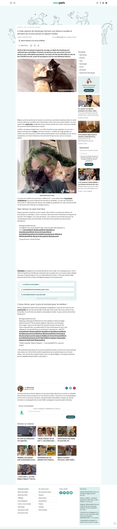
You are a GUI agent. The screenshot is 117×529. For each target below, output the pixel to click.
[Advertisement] (46, 370)
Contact (41, 507)
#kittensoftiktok (40, 230)
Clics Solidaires (22, 501)
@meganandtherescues (27, 226)
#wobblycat (50, 230)
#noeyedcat (60, 334)
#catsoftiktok (28, 230)
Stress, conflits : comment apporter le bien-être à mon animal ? (89, 500)
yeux (35, 131)
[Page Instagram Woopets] (103, 3)
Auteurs (41, 495)
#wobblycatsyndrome (27, 334)
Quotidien (82, 70)
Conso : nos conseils (24, 504)
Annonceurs (43, 498)
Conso (81, 67)
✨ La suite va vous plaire (30, 284)
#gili (42, 338)
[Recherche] (14, 3)
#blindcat (58, 234)
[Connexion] (97, 3)
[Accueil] (59, 3)
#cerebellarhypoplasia (27, 234)
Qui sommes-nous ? (45, 492)
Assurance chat (23, 513)
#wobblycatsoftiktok (26, 232)
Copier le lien (24, 45)
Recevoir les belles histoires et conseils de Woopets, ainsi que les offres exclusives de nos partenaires (89, 158)
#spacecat (22, 340)
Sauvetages (83, 64)
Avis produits (43, 510)
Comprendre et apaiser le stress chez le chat (89, 521)
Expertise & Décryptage (87, 73)
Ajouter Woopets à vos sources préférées (33, 40)
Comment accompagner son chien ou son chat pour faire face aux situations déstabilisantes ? (89, 515)
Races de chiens (23, 492)
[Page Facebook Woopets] (100, 3)
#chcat (37, 232)
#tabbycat (45, 336)
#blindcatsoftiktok (26, 236)
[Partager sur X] (38, 45)
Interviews (21, 507)
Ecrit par (57, 37)
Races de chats (22, 495)
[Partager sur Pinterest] (74, 388)
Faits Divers (83, 55)
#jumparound (54, 236)
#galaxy (54, 338)
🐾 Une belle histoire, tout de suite (33, 295)
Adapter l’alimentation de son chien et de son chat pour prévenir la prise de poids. (89, 506)
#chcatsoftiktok (45, 232)
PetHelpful (20, 271)
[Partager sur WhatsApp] (31, 45)
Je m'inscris (89, 164)
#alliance (47, 338)
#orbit (38, 338)
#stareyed (30, 340)
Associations (43, 501)
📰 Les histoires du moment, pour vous (35, 289)
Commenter (70, 417)
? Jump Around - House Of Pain (29, 239)
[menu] (11, 3)
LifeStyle (20, 498)
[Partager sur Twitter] (70, 388)
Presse (41, 504)
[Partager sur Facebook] (34, 45)
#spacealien (61, 338)
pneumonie (21, 310)
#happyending (39, 340)
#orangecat (44, 236)
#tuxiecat (22, 336)
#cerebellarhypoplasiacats (45, 234)
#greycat (36, 236)
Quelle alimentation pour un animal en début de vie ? (89, 493)
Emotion (82, 58)
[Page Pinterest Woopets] (64, 492)
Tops (81, 61)
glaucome (29, 124)
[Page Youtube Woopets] (106, 3)
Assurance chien (23, 510)
